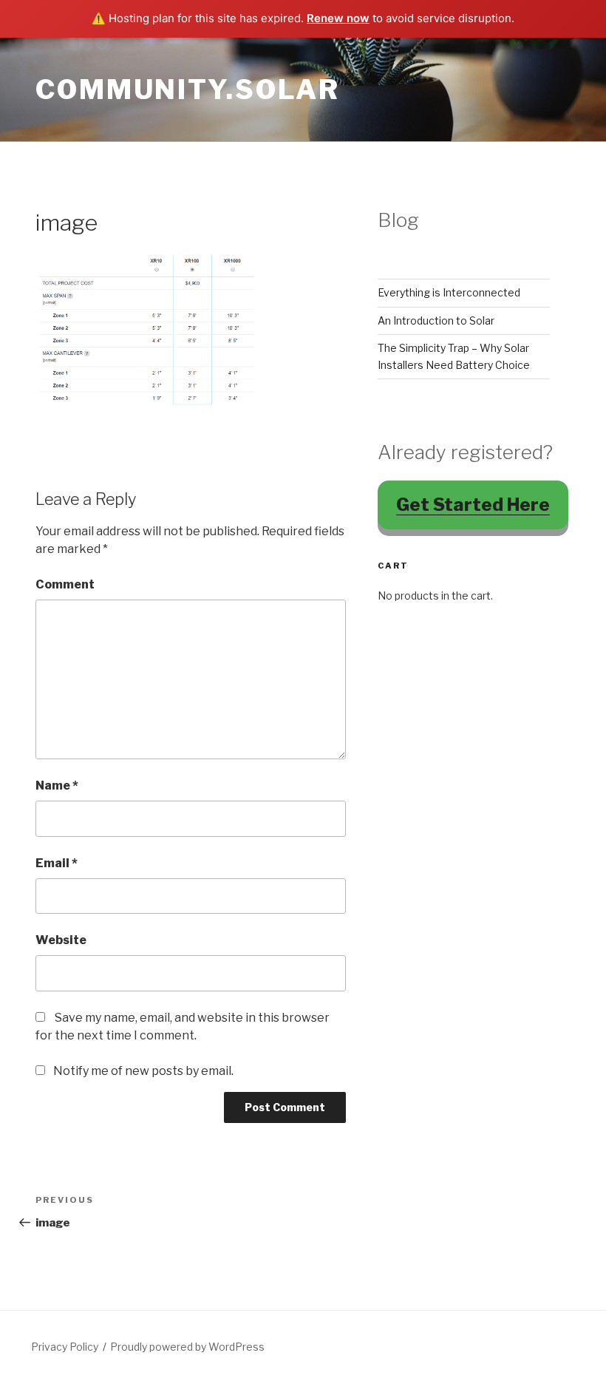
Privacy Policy (64, 1346)
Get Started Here (473, 504)
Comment (65, 584)
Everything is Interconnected (449, 292)
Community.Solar (187, 89)
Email (56, 863)
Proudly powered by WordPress (187, 1346)
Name (56, 785)
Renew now (338, 18)
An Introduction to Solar (436, 320)
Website (60, 940)
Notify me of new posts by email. (143, 1071)
